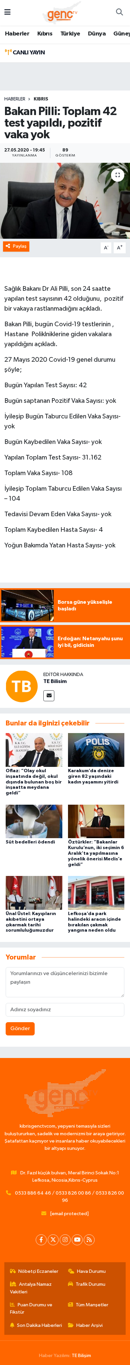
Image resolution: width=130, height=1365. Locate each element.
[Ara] (119, 13)
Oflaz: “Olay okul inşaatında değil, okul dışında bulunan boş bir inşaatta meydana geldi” (34, 782)
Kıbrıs (44, 34)
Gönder (20, 1028)
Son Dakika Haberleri (39, 1325)
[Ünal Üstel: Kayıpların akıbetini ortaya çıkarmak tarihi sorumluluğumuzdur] (34, 893)
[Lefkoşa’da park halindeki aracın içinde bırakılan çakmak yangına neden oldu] (96, 893)
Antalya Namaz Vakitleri (31, 1288)
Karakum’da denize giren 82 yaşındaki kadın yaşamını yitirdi (93, 776)
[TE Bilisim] (22, 686)
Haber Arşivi (89, 1325)
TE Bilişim (81, 1355)
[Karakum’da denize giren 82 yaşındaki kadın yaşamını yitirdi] (96, 750)
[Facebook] (41, 1239)
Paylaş (20, 246)
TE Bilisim (55, 681)
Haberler (17, 34)
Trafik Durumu (90, 1284)
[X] (53, 1239)
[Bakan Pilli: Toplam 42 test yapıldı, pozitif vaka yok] (65, 201)
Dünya (97, 34)
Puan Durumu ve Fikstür (31, 1308)
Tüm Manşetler (92, 1304)
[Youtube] (77, 1239)
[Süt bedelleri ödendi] (34, 821)
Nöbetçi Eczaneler (38, 1271)
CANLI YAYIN (28, 53)
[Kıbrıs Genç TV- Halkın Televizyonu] (62, 12)
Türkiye (70, 34)
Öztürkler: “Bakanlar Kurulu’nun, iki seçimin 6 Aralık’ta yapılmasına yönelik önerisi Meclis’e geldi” (96, 853)
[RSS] (89, 1239)
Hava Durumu (91, 1271)
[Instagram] (65, 1239)
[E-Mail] (48, 695)
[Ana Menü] (7, 13)
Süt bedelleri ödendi (30, 842)
